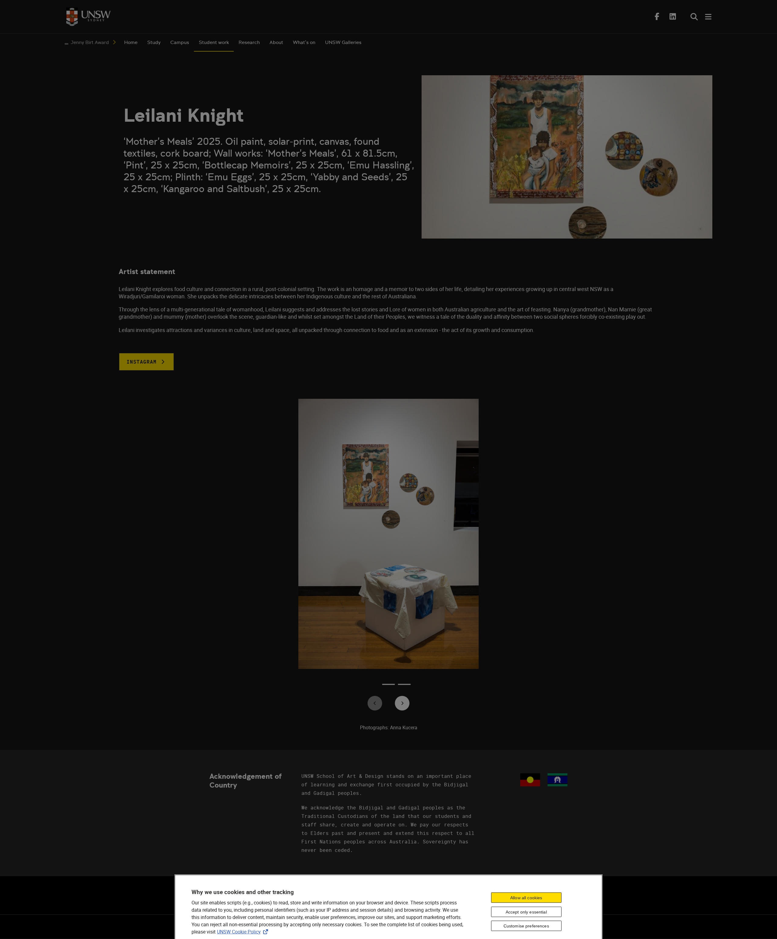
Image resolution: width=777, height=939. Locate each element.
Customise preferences (526, 926)
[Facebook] (657, 16)
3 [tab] (404, 686)
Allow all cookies (526, 897)
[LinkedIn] (673, 16)
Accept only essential (526, 911)
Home (130, 42)
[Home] (88, 17)
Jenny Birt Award (90, 42)
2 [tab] (388, 686)
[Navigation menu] (708, 16)
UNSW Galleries (343, 42)
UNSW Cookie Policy (243, 931)
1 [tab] (373, 686)
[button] (146, 362)
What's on (304, 42)
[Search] (694, 16)
